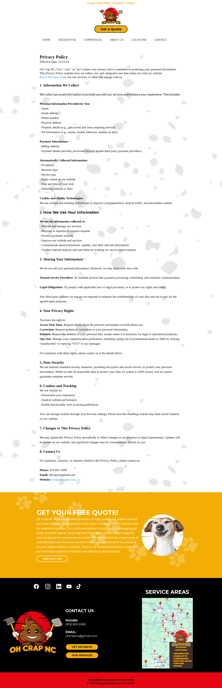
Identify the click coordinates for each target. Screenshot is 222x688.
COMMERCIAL (93, 39)
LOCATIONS (139, 39)
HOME (46, 39)
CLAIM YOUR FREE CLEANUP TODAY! (111, 3)
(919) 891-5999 (76, 624)
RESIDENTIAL (67, 39)
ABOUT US (117, 39)
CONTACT (160, 39)
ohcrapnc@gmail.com (82, 636)
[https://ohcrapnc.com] (111, 16)
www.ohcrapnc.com (64, 479)
